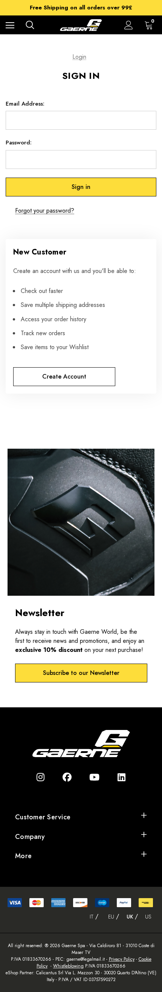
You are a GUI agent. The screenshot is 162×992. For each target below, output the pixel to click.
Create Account (64, 376)
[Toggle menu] (10, 25)
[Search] (30, 24)
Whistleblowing (68, 966)
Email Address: (25, 104)
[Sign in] (128, 25)
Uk (130, 916)
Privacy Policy (121, 959)
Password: (19, 142)
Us (148, 916)
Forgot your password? (44, 210)
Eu (111, 916)
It (91, 916)
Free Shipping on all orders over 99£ (81, 7)
